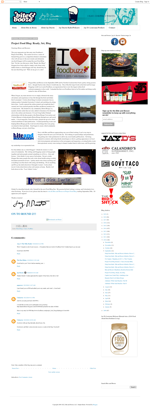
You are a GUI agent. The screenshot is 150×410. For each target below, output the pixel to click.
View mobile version (54, 372)
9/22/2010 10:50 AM (30, 320)
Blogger (95, 404)
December (108, 242)
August (107, 287)
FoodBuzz (30, 228)
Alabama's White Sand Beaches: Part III (116, 281)
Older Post (93, 368)
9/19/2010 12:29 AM (33, 260)
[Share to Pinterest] (26, 226)
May (106, 295)
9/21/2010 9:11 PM (29, 297)
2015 (105, 225)
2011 (105, 237)
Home (14, 27)
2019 (105, 214)
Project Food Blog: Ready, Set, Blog (115, 272)
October (107, 248)
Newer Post (15, 368)
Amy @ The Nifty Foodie (24, 244)
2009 (105, 310)
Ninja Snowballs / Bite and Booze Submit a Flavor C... (120, 253)
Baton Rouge (19, 228)
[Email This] (17, 226)
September (108, 251)
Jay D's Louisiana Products (94, 27)
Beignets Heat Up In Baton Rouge (114, 278)
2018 (105, 217)
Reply (18, 253)
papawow (20, 285)
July (106, 290)
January (107, 307)
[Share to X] (21, 226)
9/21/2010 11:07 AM (29, 285)
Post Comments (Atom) (25, 377)
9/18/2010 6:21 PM (38, 244)
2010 (105, 240)
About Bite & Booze (29, 27)
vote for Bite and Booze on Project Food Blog (62, 191)
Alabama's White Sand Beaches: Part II (116, 283)
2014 (105, 228)
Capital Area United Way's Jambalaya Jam (116, 275)
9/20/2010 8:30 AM (32, 273)
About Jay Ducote (48, 27)
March (107, 301)
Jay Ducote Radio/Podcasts (69, 27)
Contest (25, 228)
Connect (112, 27)
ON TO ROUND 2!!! (23, 214)
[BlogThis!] (19, 226)
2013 (105, 231)
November (108, 245)
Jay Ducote (20, 273)
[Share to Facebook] (24, 226)
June (106, 292)
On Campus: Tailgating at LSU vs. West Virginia (118, 259)
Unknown (20, 298)
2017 (105, 220)
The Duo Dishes (22, 260)
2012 (105, 234)
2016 (105, 223)
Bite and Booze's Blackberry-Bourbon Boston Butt (119, 270)
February (108, 304)
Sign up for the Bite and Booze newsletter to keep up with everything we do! (118, 113)
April (106, 298)
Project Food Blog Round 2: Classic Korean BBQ (119, 261)
